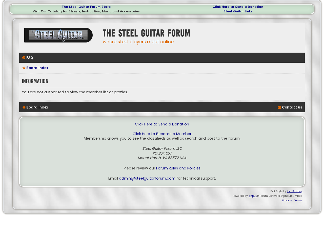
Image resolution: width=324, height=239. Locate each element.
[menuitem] (27, 57)
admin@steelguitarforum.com (147, 178)
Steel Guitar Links (238, 11)
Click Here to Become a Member (162, 134)
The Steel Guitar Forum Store (86, 7)
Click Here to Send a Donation (238, 7)
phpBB (253, 196)
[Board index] (60, 37)
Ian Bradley (294, 191)
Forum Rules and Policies (178, 168)
